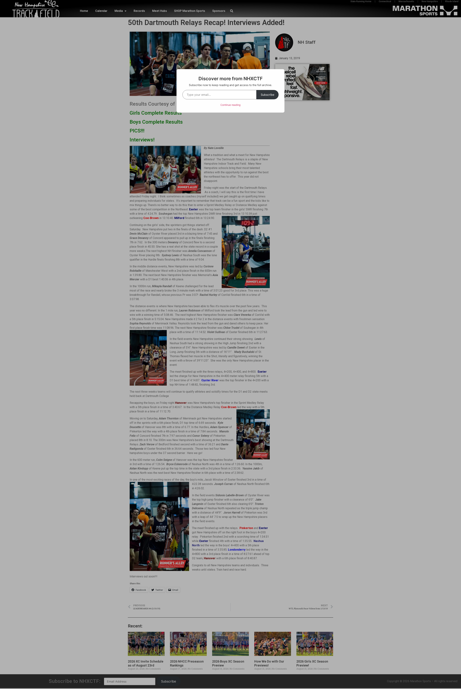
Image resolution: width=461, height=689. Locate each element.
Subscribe (267, 94)
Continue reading (230, 104)
